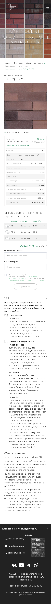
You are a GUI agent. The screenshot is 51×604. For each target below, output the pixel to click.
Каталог (6, 529)
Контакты (19, 529)
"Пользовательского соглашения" (22, 280)
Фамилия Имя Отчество (14, 250)
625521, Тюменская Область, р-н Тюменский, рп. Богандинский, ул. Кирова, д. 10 (25, 577)
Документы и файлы (32, 532)
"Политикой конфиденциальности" (23, 277)
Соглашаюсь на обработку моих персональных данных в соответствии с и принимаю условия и (27, 277)
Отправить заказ (26, 286)
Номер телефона (11, 262)
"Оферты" (41, 280)
